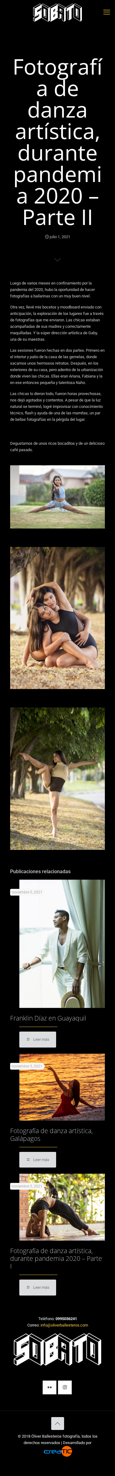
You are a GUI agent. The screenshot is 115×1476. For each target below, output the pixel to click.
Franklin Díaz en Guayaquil (48, 1018)
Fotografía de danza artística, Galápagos (51, 1134)
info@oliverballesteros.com (64, 1325)
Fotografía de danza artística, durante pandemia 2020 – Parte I (56, 1258)
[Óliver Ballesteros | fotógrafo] (57, 12)
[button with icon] (49, 1387)
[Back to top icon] (57, 1423)
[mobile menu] (107, 12)
